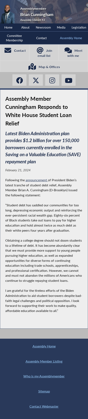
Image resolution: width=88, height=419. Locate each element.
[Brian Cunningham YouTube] (69, 80)
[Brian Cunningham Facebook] (19, 80)
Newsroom (43, 27)
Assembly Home (71, 38)
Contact (41, 38)
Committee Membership (14, 38)
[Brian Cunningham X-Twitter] (36, 80)
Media (61, 27)
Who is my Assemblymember (44, 376)
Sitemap (44, 391)
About (25, 27)
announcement (37, 180)
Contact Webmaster (44, 406)
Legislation (79, 27)
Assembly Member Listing (44, 361)
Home (8, 27)
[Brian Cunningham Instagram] (52, 80)
